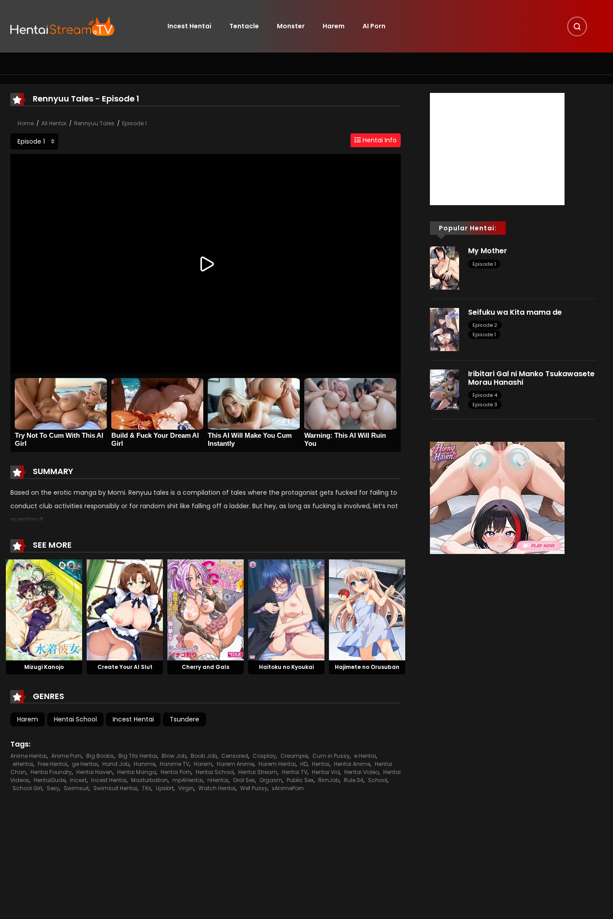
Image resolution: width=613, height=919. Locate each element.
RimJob (328, 780)
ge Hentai (85, 764)
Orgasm (270, 780)
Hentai (320, 764)
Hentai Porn (176, 772)
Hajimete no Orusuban (367, 667)
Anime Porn (66, 756)
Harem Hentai (277, 764)
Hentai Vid (326, 772)
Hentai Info (379, 140)
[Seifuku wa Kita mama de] (444, 329)
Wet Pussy (253, 788)
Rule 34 (353, 780)
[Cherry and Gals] (205, 609)
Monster (291, 26)
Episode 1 (134, 123)
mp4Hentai (187, 780)
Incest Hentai (189, 26)
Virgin (186, 788)
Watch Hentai (217, 788)
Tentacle (244, 26)
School (377, 780)
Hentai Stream (257, 772)
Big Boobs (100, 756)
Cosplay (264, 756)
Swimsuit (76, 788)
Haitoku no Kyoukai (286, 667)
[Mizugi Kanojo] (44, 609)
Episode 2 (485, 325)
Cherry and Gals (205, 667)
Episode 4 (485, 395)
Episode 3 (485, 404)
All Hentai (53, 123)
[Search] (577, 26)
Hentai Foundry (51, 772)
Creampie (294, 756)
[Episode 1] (34, 141)
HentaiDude (50, 780)
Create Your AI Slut (125, 667)
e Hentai (365, 756)
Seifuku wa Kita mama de (515, 312)
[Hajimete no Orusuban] (367, 609)
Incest (78, 780)
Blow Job (174, 756)
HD (303, 764)
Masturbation (149, 780)
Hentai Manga (136, 772)
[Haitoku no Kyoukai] (286, 609)
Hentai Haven (94, 772)
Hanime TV (174, 764)
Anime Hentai (28, 756)
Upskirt (165, 788)
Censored (234, 756)
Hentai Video (361, 772)
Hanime (144, 764)
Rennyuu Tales (94, 123)
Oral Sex (244, 780)
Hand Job (115, 764)
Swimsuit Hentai (115, 788)
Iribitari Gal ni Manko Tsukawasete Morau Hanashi (531, 378)
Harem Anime (235, 764)
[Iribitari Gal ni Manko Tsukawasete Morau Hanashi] (444, 389)
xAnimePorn (288, 788)
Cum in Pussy (331, 756)
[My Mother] (444, 267)
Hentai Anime (352, 764)
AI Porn (374, 26)
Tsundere (184, 719)
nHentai (217, 780)
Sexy (53, 788)
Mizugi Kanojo (44, 667)
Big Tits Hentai (137, 756)
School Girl (27, 788)
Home (26, 123)
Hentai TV (294, 772)
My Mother (487, 251)
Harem (334, 26)
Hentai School (75, 719)
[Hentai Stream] (62, 25)
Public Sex (300, 780)
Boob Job (204, 756)
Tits (146, 788)
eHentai (23, 764)
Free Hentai (52, 764)
